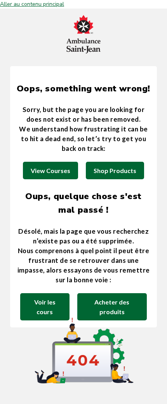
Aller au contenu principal (32, 4)
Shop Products (115, 170)
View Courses (50, 170)
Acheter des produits (111, 306)
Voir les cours (45, 306)
